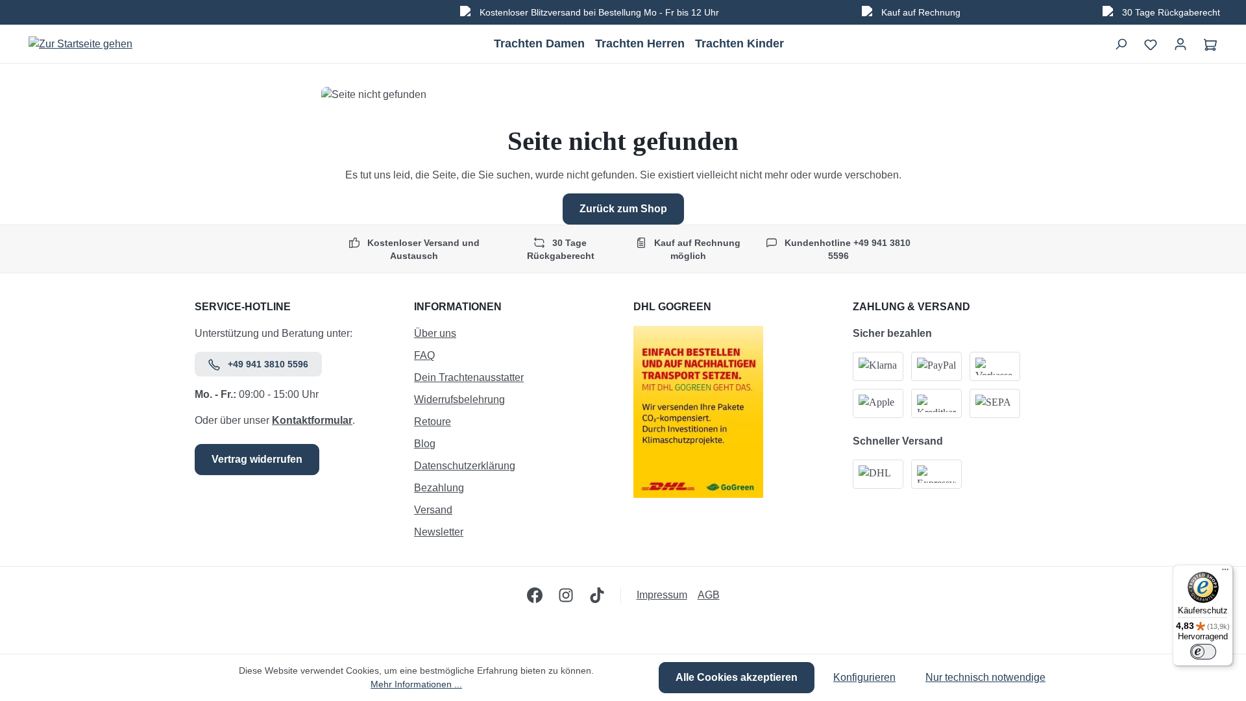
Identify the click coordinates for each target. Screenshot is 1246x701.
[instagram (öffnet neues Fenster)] (566, 595)
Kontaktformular (312, 420)
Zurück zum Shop (623, 208)
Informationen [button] (458, 306)
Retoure (432, 421)
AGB (709, 594)
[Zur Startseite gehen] (80, 44)
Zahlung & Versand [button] (911, 306)
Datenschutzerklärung (464, 465)
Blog (424, 443)
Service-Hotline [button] (243, 306)
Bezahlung (439, 487)
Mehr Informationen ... (416, 684)
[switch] (1203, 651)
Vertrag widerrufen (257, 459)
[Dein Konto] (1180, 44)
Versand (433, 509)
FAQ (424, 355)
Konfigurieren (864, 677)
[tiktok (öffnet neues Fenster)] (597, 595)
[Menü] (1225, 572)
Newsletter (438, 531)
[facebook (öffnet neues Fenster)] (535, 595)
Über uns (435, 333)
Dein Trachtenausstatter (469, 377)
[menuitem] (513, 337)
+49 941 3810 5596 (268, 364)
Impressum (662, 594)
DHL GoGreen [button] (672, 306)
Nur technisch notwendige (985, 677)
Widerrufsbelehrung (459, 399)
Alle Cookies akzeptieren (737, 677)
